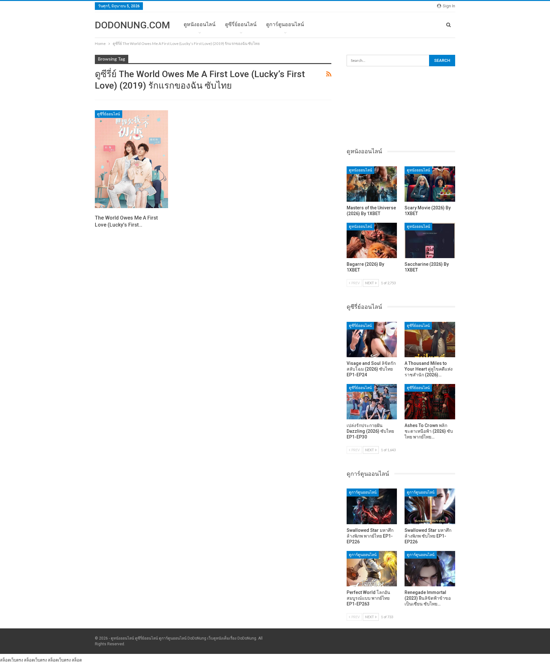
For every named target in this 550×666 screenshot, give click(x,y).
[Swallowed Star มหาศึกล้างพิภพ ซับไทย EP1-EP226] (430, 506)
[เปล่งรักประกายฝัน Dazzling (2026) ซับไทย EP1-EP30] (372, 401)
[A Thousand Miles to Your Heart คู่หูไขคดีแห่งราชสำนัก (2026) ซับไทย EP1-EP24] (430, 339)
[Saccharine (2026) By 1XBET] (430, 240)
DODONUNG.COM (132, 25)
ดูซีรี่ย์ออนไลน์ (241, 24)
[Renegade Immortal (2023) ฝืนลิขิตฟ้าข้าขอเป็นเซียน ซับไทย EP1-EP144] (430, 568)
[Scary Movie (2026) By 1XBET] (430, 184)
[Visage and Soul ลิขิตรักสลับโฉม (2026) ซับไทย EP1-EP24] (372, 339)
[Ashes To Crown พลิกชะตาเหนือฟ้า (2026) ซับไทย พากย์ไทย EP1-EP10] (430, 401)
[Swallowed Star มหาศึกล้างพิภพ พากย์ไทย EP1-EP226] (372, 506)
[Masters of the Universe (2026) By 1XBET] (372, 184)
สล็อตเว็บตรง (11, 659)
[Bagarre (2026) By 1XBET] (372, 240)
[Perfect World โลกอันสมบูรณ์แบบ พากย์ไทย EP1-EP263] (372, 568)
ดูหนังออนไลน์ (199, 24)
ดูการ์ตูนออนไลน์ (285, 24)
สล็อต (77, 659)
